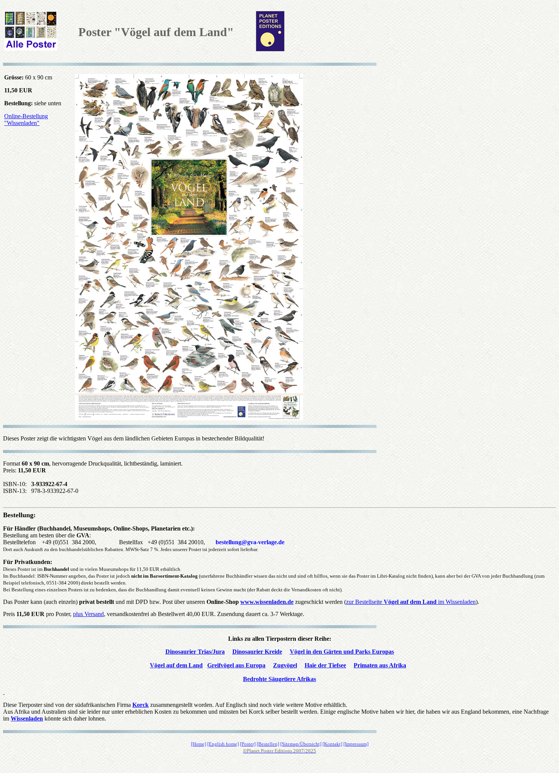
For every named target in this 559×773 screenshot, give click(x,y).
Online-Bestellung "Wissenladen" (26, 119)
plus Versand (88, 614)
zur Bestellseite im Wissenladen (411, 602)
